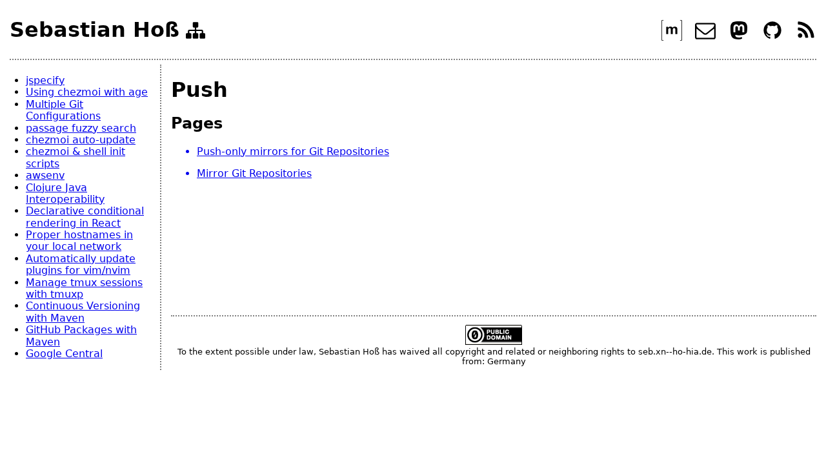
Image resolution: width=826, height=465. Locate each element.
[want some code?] (774, 37)
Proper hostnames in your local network (79, 241)
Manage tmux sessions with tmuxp (84, 288)
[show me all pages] (195, 33)
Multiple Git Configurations (63, 110)
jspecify (45, 80)
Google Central (64, 353)
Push (199, 90)
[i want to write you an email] (707, 37)
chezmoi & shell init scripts (75, 157)
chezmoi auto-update (81, 140)
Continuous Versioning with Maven (83, 312)
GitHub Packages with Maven (81, 335)
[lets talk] (673, 37)
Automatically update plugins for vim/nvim (81, 264)
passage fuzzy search (81, 128)
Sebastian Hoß (94, 30)
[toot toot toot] (740, 37)
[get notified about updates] (806, 37)
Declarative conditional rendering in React (85, 217)
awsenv (45, 175)
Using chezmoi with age (87, 92)
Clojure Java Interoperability (65, 193)
